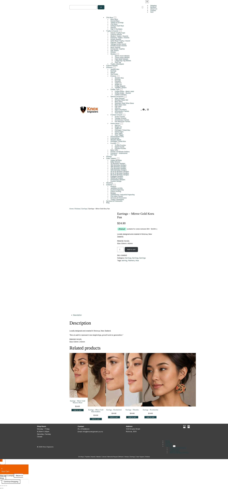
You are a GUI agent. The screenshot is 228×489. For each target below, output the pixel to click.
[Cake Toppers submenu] (118, 158)
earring (124, 260)
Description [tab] (77, 315)
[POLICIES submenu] (174, 446)
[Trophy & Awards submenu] (120, 31)
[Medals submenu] (117, 54)
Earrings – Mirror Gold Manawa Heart (77, 402)
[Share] (4, 485)
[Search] (101, 7)
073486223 (85, 429)
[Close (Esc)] (6, 485)
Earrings (84, 209)
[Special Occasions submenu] (125, 97)
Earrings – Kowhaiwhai (114, 410)
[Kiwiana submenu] (118, 76)
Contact (81, 426)
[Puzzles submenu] (118, 143)
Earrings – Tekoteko (132, 410)
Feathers (131, 260)
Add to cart (131, 249)
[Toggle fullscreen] (2, 485)
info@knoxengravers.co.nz (93, 432)
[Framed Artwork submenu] (124, 115)
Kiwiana (77, 209)
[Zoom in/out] (0, 485)
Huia (137, 260)
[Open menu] (142, 7)
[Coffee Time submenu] (121, 90)
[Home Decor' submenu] (121, 123)
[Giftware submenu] (114, 68)
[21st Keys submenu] (115, 18)
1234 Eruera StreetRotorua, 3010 (133, 428)
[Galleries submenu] (114, 185)
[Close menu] (147, 1)
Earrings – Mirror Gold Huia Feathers (95, 411)
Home (71, 209)
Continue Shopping (11, 482)
